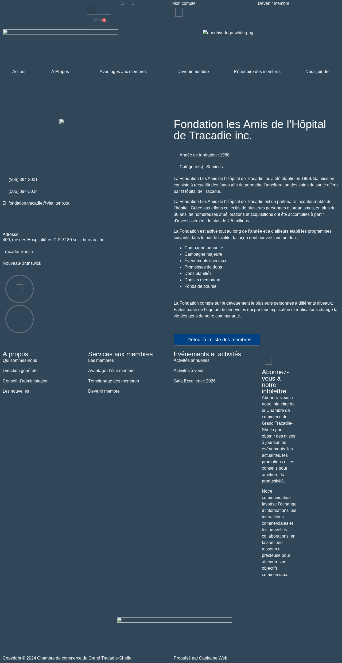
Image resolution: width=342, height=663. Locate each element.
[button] (91, 10)
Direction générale (20, 370)
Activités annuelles (191, 360)
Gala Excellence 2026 (195, 381)
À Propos (60, 71)
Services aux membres (120, 354)
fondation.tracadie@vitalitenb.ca (39, 203)
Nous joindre (317, 71)
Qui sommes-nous (20, 360)
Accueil (19, 71)
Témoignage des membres (113, 381)
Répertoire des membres (257, 71)
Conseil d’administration (26, 381)
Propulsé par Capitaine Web (200, 658)
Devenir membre (193, 71)
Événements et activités (207, 354)
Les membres (101, 360)
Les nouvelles (16, 391)
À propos (15, 354)
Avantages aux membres (123, 71)
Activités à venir (189, 370)
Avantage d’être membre (111, 370)
